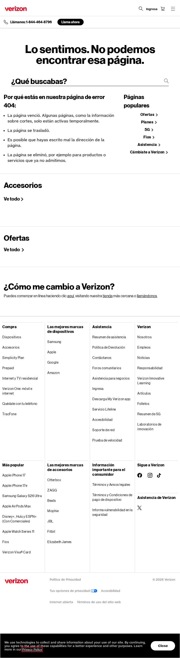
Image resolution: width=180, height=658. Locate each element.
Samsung (54, 342)
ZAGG (52, 490)
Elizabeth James (59, 542)
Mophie (53, 511)
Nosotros (144, 337)
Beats (51, 500)
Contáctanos (102, 358)
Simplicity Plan (13, 358)
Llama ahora (70, 22)
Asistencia (148, 145)
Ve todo (12, 198)
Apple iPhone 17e (14, 485)
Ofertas (147, 115)
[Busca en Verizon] (141, 9)
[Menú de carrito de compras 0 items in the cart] (163, 9)
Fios (147, 137)
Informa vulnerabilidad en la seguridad (112, 512)
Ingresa (98, 389)
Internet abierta (61, 602)
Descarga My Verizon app (111, 399)
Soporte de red (103, 430)
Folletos (143, 404)
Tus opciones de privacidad (70, 591)
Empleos (144, 347)
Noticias (143, 358)
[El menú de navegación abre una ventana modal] (173, 9)
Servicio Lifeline (104, 409)
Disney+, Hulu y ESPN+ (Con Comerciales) (19, 518)
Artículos (144, 393)
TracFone (9, 414)
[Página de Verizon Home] (16, 8)
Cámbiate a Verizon (147, 152)
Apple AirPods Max (16, 506)
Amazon (53, 373)
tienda (107, 295)
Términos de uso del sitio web (99, 602)
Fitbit (51, 531)
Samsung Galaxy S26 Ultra (22, 496)
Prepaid (8, 368)
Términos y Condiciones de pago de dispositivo (112, 497)
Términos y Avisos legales (111, 485)
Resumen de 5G (149, 414)
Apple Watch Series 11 (18, 531)
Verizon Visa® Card (16, 552)
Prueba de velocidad (107, 440)
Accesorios (10, 347)
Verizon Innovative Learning (150, 380)
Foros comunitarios (106, 368)
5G (148, 130)
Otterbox (54, 480)
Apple (51, 352)
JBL (50, 521)
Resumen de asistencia (109, 337)
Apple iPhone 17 (14, 475)
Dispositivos (11, 337)
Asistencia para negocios (111, 378)
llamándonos (147, 295)
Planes (147, 122)
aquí (70, 295)
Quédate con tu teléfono (20, 404)
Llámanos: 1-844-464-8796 (31, 22)
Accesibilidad (102, 420)
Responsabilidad (150, 368)
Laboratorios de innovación (149, 426)
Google (52, 362)
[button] (171, 633)
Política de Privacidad (65, 579)
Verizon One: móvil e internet (17, 391)
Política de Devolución (108, 347)
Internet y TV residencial (20, 378)
